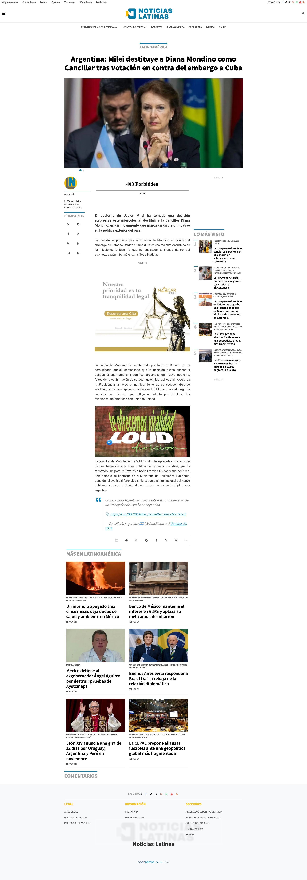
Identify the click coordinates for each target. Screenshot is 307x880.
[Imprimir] (78, 253)
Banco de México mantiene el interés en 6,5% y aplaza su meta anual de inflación (156, 611)
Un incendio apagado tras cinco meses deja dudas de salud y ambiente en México (92, 611)
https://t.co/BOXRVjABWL (128, 514)
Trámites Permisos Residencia (203, 817)
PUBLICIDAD (131, 811)
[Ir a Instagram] (293, 2)
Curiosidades (29, 2)
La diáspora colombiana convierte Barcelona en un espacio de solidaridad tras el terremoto (227, 254)
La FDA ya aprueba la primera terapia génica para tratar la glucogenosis (227, 282)
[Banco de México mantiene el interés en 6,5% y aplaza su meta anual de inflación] (158, 578)
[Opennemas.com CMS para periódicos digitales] (153, 862)
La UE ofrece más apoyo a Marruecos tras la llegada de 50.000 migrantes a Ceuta (227, 365)
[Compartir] (68, 224)
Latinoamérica (194, 829)
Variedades (86, 2)
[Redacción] (70, 183)
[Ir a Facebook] (282, 2)
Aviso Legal (71, 811)
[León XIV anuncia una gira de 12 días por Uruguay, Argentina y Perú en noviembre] (95, 715)
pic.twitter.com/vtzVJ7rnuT (166, 514)
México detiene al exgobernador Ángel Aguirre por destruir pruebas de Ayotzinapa (93, 678)
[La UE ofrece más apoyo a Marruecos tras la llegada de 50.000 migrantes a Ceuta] (205, 355)
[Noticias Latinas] (149, 13)
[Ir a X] (290, 2)
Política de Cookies (75, 817)
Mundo (43, 2)
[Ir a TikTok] (286, 2)
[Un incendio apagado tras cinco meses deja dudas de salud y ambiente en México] (95, 578)
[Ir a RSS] (304, 2)
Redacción (69, 194)
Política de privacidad (77, 823)
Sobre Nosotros (134, 817)
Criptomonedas (10, 2)
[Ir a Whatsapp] (297, 2)
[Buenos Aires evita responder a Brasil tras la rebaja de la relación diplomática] (158, 645)
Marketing (101, 2)
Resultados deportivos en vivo (204, 811)
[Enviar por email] (68, 253)
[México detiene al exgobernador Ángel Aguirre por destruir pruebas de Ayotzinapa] (95, 645)
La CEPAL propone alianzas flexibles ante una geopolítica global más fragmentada (227, 339)
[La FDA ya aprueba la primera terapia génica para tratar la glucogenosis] (205, 273)
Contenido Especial (197, 823)
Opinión (56, 2)
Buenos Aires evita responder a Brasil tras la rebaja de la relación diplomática (158, 678)
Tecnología (70, 2)
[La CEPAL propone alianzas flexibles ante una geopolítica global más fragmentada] (205, 329)
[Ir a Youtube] (300, 2)
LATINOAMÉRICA (153, 47)
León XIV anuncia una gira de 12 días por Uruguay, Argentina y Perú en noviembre (93, 750)
